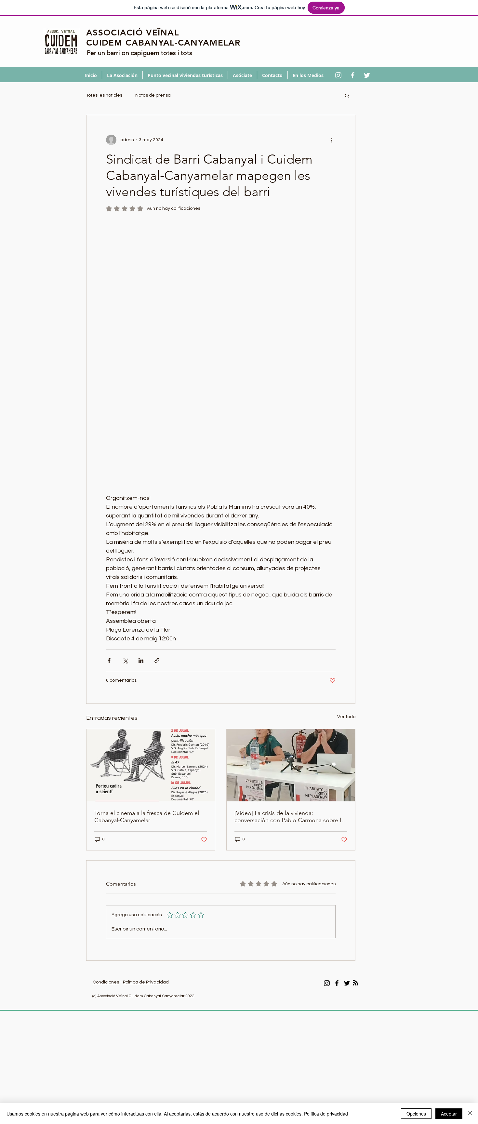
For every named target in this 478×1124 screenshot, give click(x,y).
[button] (347, 95)
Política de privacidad (326, 1113)
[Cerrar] (470, 1113)
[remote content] (221, 351)
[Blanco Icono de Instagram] (338, 75)
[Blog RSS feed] (355, 983)
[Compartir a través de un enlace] (157, 660)
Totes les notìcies (104, 95)
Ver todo (346, 717)
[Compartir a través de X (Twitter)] (125, 660)
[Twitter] (347, 983)
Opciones (416, 1113)
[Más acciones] (332, 140)
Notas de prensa (153, 95)
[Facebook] (337, 983)
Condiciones (106, 982)
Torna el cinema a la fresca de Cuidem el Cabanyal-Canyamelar (146, 817)
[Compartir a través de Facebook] (109, 660)
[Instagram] (327, 983)
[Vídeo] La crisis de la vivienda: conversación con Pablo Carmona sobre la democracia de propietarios (289, 817)
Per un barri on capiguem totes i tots (139, 53)
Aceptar (449, 1113)
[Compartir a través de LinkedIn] (141, 660)
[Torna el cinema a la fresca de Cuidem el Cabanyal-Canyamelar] (150, 765)
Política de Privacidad (146, 982)
